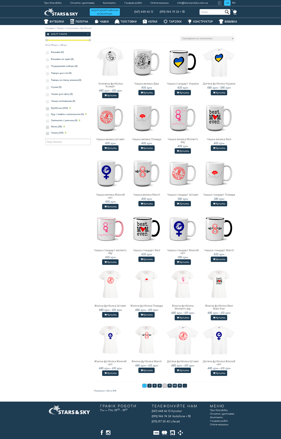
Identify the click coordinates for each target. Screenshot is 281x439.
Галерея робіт (133, 3)
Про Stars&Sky (53, 3)
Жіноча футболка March (147, 361)
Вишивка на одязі (62, 59)
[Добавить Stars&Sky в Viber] (183, 11)
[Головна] (61, 12)
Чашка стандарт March (219, 250)
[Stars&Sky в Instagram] (108, 432)
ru (233, 3)
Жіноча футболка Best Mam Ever (219, 307)
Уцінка (56, 87)
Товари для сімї (61, 73)
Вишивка (57, 52)
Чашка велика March (146, 194)
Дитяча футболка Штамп (183, 361)
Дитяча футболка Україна (219, 83)
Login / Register (221, 3)
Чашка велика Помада (146, 139)
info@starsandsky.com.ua (192, 3)
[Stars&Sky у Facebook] (102, 432)
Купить (112, 95)
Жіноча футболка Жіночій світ (110, 362)
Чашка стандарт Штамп (182, 194)
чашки (104, 21)
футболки (57, 21)
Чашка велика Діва (146, 83)
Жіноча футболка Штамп (110, 305)
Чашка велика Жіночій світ (110, 196)
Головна (49, 28)
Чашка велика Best (219, 139)
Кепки (56, 127)
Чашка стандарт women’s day (110, 251)
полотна (82, 21)
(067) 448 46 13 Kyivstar (167, 411)
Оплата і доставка (82, 3)
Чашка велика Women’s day (183, 140)
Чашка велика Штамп (110, 139)
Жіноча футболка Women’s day (183, 307)
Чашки (57, 133)
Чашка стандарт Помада (219, 194)
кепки (152, 21)
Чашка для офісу (62, 94)
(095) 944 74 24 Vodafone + (170, 416)
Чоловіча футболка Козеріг (110, 85)
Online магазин (159, 3)
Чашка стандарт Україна (183, 83)
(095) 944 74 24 (169, 11)
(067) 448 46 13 (143, 11)
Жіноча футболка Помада (146, 305)
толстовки (128, 21)
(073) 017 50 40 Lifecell (166, 421)
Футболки (59, 108)
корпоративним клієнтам (104, 11)
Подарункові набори (64, 66)
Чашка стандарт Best (146, 250)
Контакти (109, 3)
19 (170, 386)
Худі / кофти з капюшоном (67, 114)
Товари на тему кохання (66, 80)
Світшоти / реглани (64, 120)
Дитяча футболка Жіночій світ (219, 362)
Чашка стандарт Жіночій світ (183, 251)
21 (180, 386)
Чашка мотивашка (63, 101)
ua (227, 3)
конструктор (203, 21)
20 (175, 386)
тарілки (175, 21)
